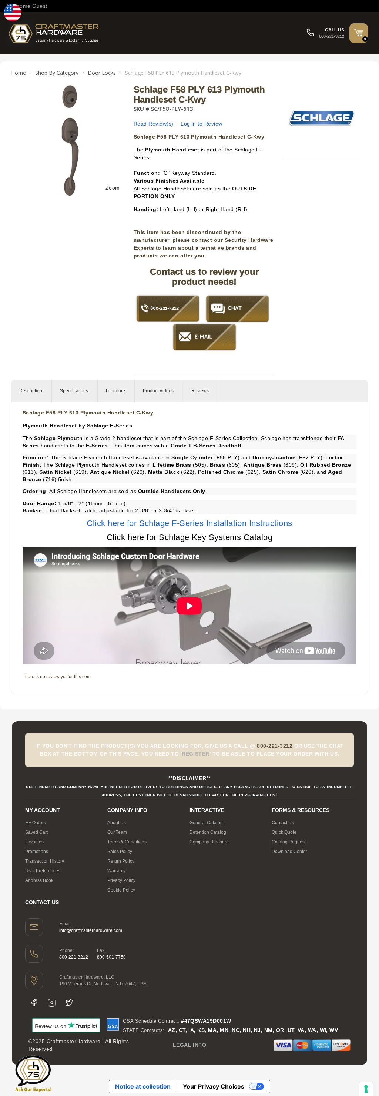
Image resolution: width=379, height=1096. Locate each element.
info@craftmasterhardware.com (90, 930)
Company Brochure (209, 842)
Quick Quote (284, 832)
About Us (116, 822)
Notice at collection (143, 1086)
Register (195, 754)
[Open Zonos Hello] (12, 12)
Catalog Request (289, 842)
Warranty (116, 870)
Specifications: (74, 390)
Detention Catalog (208, 832)
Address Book (39, 880)
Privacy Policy (121, 880)
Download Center (289, 851)
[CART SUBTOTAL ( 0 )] (358, 32)
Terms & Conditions (127, 842)
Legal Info (190, 1045)
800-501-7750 (111, 957)
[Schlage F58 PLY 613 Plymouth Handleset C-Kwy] (71, 88)
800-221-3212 (73, 957)
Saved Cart (36, 832)
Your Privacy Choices (213, 1086)
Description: (31, 390)
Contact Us (283, 822)
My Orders (35, 822)
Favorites (34, 842)
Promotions (36, 851)
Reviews (200, 390)
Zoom (112, 188)
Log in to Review (201, 124)
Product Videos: (159, 390)
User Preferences (42, 870)
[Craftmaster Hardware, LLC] (53, 33)
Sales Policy (119, 851)
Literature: (116, 390)
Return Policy (120, 861)
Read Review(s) (154, 124)
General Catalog (206, 822)
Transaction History (44, 861)
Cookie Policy (121, 890)
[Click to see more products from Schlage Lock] (321, 118)
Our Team (117, 832)
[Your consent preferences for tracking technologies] (366, 1089)
